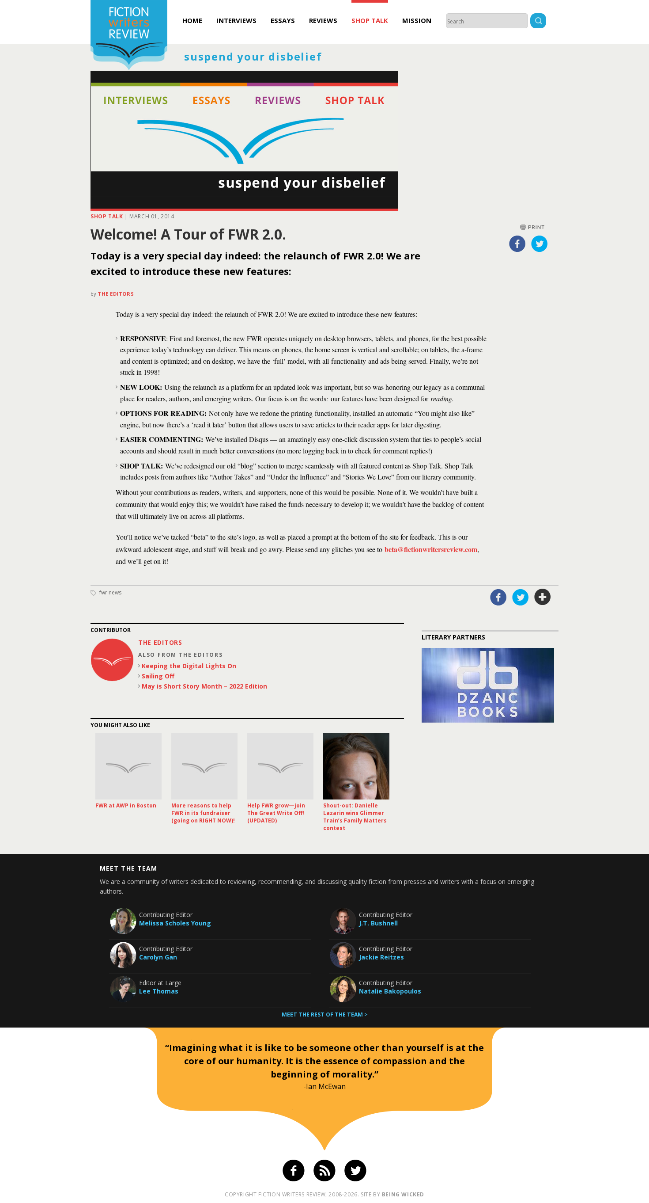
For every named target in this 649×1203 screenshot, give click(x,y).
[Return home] (129, 36)
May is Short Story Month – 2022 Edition (204, 686)
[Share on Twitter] (539, 243)
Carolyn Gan (158, 957)
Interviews (236, 20)
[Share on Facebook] (517, 243)
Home (192, 20)
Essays (283, 20)
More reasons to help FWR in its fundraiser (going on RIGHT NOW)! (203, 813)
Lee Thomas (158, 991)
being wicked (403, 1194)
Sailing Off (158, 676)
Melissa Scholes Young (175, 923)
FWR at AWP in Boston (125, 805)
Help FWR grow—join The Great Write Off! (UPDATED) (276, 813)
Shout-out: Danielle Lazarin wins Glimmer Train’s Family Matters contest (355, 817)
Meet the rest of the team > (325, 1014)
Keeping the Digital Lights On (189, 666)
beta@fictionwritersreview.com (431, 549)
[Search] (538, 21)
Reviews (323, 20)
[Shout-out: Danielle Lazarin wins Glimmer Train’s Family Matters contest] (356, 766)
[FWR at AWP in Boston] (128, 766)
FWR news (110, 592)
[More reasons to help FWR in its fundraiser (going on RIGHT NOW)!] (204, 766)
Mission (416, 20)
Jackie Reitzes (381, 957)
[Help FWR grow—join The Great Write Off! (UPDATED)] (280, 766)
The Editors (116, 293)
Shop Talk (369, 20)
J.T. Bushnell (378, 923)
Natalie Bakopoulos (390, 991)
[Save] (542, 597)
